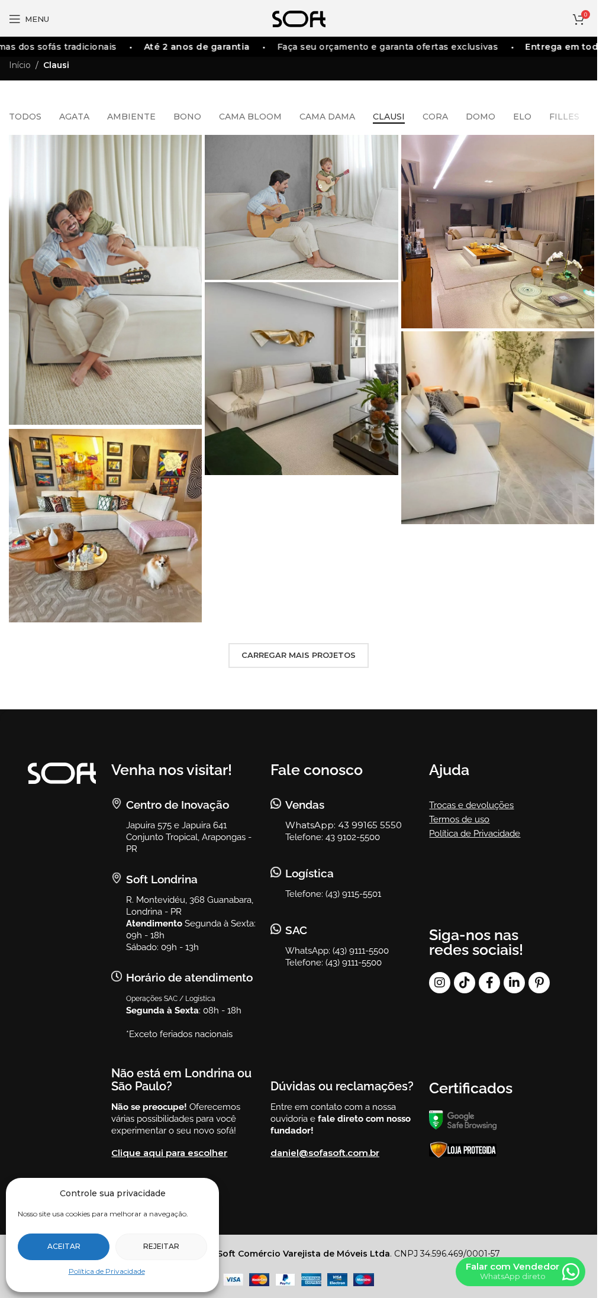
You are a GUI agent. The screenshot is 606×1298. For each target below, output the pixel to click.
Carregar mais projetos (298, 655)
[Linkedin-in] (514, 982)
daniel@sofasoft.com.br (324, 1152)
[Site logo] (298, 18)
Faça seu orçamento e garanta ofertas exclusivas (375, 46)
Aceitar (63, 1246)
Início (20, 65)
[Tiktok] (464, 982)
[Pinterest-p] (539, 982)
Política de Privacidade (107, 1271)
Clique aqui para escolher (169, 1152)
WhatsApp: (311, 825)
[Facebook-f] (489, 982)
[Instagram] (439, 982)
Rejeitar (161, 1246)
